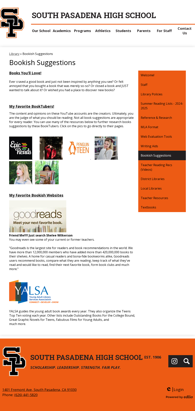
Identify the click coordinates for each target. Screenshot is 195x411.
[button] (41, 31)
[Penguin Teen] (78, 158)
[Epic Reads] (20, 158)
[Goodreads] (37, 231)
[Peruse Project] (20, 183)
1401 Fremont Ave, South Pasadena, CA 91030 (39, 389)
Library (14, 54)
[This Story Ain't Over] (47, 183)
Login (175, 389)
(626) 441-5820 (26, 395)
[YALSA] (46, 303)
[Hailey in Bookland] (106, 158)
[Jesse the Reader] (51, 158)
